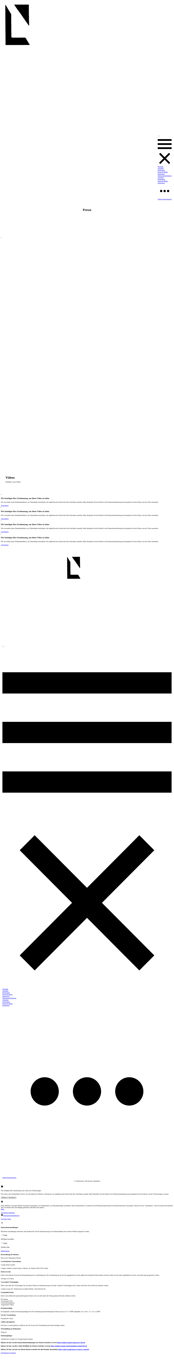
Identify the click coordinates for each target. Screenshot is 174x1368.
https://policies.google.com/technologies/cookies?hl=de (69, 1346)
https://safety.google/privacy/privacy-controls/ (73, 1349)
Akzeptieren (5, 505)
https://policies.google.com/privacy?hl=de (71, 1342)
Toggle (5, 1235)
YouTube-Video (6, 1219)
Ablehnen (4, 1197)
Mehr (2, 1209)
